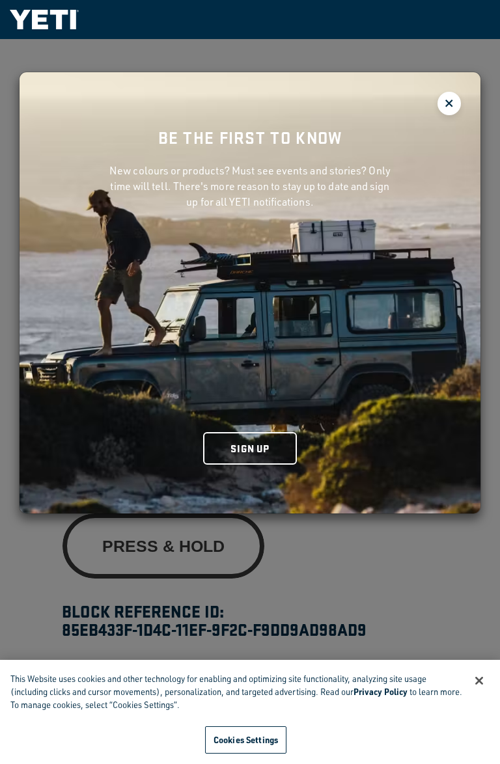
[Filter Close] (449, 103)
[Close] (479, 680)
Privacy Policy (381, 691)
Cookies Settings (246, 739)
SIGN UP (250, 448)
